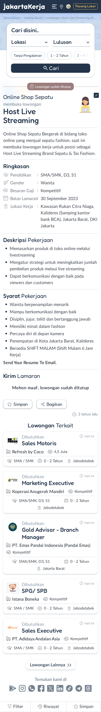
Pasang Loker (85, 6)
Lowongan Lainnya (47, 665)
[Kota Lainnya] (61, 6)
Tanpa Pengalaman (27, 55)
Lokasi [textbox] (18, 42)
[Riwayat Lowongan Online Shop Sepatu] (85, 114)
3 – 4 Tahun (86, 55)
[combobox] (29, 42)
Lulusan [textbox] (62, 42)
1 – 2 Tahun (59, 55)
